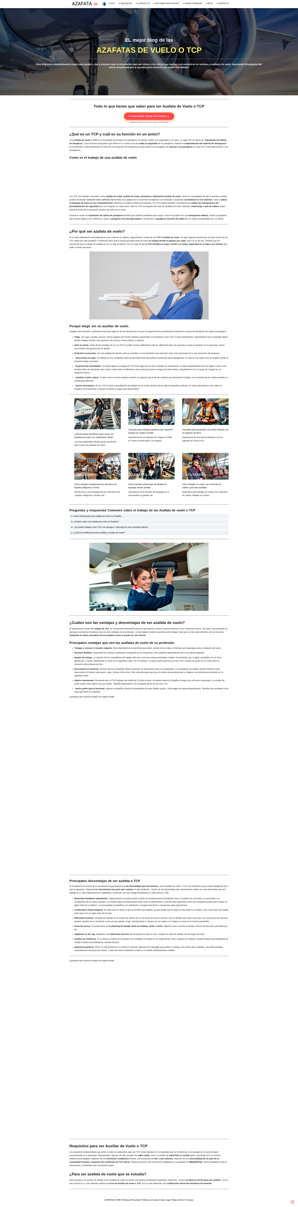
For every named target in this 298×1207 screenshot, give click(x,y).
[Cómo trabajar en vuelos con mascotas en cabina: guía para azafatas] (205, 466)
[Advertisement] (149, 177)
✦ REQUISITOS (125, 3)
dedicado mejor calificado (98, 200)
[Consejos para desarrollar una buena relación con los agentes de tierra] (205, 412)
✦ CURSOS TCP (143, 3)
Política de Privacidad (131, 1200)
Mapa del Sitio (178, 1200)
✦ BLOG (209, 3)
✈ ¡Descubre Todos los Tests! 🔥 (149, 116)
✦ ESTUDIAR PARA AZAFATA (166, 3)
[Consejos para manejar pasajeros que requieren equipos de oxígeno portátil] (151, 412)
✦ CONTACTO (222, 3)
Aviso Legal (165, 1200)
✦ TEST (111, 3)
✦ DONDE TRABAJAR (192, 3)
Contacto (190, 1200)
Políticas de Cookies (150, 1200)
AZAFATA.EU (110, 1200)
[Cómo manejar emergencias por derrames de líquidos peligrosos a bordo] (97, 466)
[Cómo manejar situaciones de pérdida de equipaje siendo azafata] (151, 466)
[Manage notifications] (292, 1202)
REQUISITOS (195, 1162)
